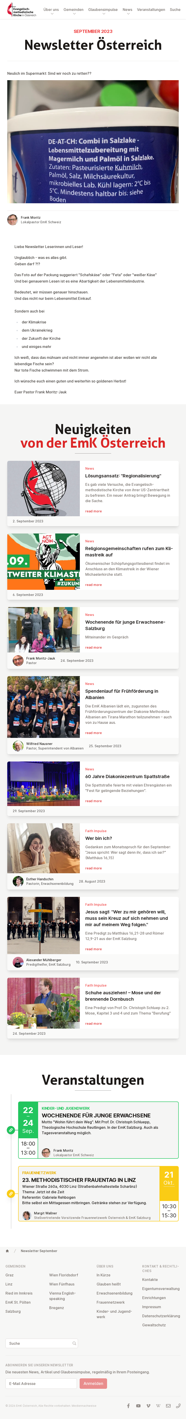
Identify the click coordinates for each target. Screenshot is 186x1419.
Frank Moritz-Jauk (40, 658)
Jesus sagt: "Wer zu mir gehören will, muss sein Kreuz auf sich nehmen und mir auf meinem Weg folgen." (126, 918)
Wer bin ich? (98, 838)
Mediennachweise (84, 1405)
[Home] (7, 1251)
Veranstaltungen (151, 9)
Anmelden (93, 1383)
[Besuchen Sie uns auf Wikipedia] (158, 1406)
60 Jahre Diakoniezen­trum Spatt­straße (127, 776)
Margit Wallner (45, 1213)
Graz (9, 1275)
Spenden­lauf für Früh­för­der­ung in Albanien (121, 694)
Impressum (151, 1307)
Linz (8, 1284)
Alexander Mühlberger (43, 960)
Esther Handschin (39, 879)
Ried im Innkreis (18, 1293)
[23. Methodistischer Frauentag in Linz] (11, 1194)
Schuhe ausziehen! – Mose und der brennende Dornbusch (123, 996)
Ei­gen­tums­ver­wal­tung (161, 1288)
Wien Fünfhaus (61, 1284)
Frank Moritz (31, 217)
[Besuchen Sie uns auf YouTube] (138, 1406)
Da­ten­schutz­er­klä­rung (161, 1316)
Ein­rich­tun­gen (154, 1297)
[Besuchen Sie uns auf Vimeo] (148, 1406)
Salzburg (13, 1311)
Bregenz (56, 1307)
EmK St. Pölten (18, 1302)
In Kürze (103, 1275)
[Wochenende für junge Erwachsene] (11, 1130)
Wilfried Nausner (39, 744)
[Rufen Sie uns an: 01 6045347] (178, 1406)
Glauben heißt (109, 1284)
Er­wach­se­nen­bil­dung (114, 1293)
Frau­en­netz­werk (111, 1302)
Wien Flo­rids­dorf (63, 1275)
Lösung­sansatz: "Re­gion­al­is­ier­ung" (123, 476)
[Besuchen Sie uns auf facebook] (128, 1406)
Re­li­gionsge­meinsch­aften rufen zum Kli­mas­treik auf (129, 552)
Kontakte (150, 1279)
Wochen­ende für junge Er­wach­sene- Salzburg (125, 625)
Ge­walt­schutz (154, 1325)
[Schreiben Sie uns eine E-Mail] (168, 1406)
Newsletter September (39, 1251)
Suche (175, 9)
